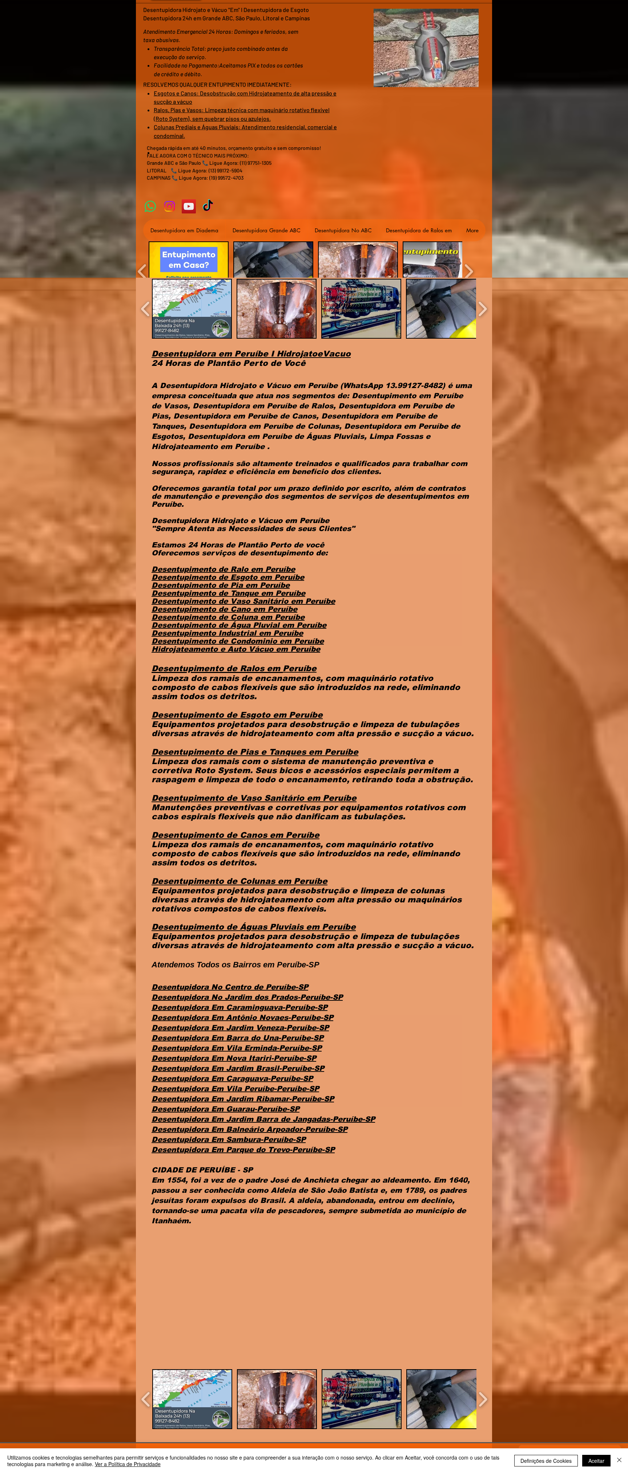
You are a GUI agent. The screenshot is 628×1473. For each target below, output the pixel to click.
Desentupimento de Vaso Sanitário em (228, 601)
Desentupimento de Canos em (219, 835)
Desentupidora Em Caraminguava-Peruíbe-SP (239, 1007)
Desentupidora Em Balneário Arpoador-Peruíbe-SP (249, 1129)
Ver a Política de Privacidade (128, 1464)
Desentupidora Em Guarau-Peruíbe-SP (225, 1109)
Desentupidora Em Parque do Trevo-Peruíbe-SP (243, 1150)
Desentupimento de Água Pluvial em (224, 625)
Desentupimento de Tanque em (213, 593)
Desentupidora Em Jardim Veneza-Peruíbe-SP (240, 1028)
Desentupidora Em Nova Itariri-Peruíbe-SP (234, 1058)
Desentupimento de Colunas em (223, 881)
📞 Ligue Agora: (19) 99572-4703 (207, 178)
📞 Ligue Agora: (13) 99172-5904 (206, 170)
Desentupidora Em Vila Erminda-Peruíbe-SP (237, 1048)
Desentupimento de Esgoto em (213, 577)
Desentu (170, 926)
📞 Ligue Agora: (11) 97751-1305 (236, 163)
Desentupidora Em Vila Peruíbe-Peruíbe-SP (235, 1089)
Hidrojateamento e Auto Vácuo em (221, 649)
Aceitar (596, 1460)
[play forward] (468, 271)
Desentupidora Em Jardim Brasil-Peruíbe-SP (238, 1068)
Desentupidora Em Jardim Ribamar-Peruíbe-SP (243, 1099)
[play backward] (142, 271)
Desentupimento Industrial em (212, 633)
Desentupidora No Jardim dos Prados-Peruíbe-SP (247, 997)
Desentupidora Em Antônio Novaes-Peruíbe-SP (242, 1017)
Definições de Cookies (546, 1460)
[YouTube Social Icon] (189, 206)
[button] (189, 271)
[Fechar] (619, 1460)
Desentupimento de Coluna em (213, 617)
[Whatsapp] (150, 206)
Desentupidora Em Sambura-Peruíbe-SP (229, 1139)
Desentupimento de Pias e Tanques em (238, 751)
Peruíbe (289, 577)
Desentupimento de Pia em (206, 585)
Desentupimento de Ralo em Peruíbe (223, 569)
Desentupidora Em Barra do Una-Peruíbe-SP (237, 1038)
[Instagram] (169, 206)
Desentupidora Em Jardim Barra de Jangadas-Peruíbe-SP (263, 1119)
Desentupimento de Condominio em (223, 641)
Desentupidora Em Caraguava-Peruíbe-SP (232, 1078)
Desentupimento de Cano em (209, 609)
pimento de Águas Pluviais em (255, 926)
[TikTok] (208, 206)
